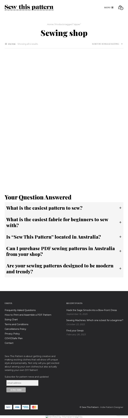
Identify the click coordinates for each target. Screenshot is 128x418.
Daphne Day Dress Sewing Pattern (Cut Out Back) (101, 102)
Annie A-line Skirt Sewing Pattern (59, 102)
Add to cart (14, 115)
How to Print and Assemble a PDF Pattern (28, 314)
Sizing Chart (11, 319)
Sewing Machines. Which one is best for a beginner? (94, 320)
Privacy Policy (12, 333)
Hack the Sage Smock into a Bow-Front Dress (91, 310)
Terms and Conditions (16, 324)
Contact (9, 343)
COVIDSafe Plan (14, 338)
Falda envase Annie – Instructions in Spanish (17, 172)
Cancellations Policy (15, 329)
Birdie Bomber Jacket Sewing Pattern (16, 102)
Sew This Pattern (90, 407)
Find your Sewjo (75, 330)
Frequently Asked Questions (20, 310)
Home (50, 24)
